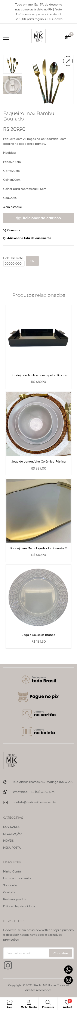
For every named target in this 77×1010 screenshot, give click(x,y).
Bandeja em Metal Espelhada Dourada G (38, 548)
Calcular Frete (13, 258)
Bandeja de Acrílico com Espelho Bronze (39, 375)
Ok (32, 261)
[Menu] (8, 36)
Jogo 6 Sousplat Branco (38, 634)
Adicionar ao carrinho (42, 217)
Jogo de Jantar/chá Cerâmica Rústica (38, 461)
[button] (68, 61)
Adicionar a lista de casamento (29, 238)
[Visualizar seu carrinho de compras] (68, 37)
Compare (13, 230)
